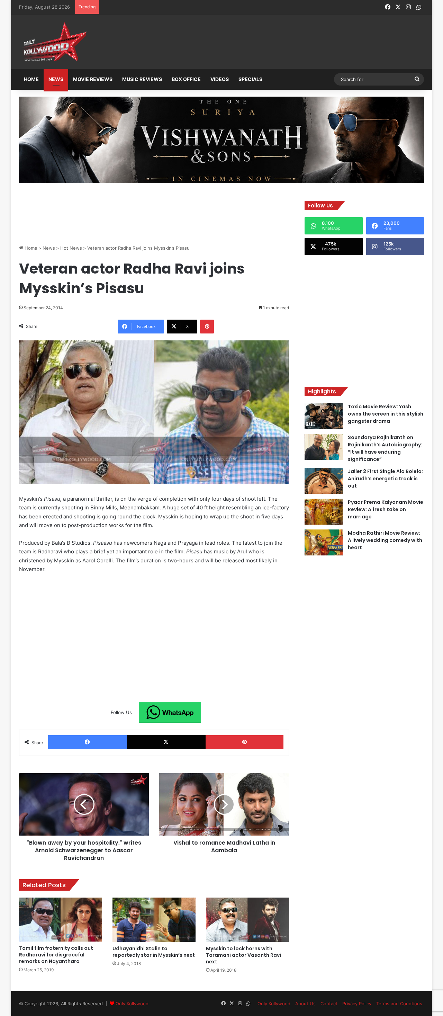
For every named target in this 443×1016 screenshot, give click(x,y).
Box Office (186, 79)
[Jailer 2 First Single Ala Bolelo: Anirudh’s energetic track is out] (324, 481)
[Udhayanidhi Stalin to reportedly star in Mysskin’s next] (154, 920)
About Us (305, 1003)
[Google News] (170, 712)
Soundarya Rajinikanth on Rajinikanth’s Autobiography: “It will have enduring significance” (385, 448)
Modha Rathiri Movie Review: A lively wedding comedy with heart (385, 540)
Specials (250, 79)
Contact (328, 1003)
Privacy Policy (356, 1003)
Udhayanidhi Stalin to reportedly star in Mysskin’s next (153, 952)
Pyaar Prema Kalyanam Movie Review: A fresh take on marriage (385, 509)
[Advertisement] (256, 42)
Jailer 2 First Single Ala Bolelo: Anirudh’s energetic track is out (385, 478)
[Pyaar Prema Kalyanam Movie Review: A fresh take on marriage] (324, 512)
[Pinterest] (207, 326)
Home (31, 79)
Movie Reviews (92, 79)
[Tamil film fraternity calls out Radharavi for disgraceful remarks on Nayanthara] (60, 920)
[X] (166, 742)
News (55, 79)
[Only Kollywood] (53, 41)
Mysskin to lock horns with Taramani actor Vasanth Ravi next (243, 955)
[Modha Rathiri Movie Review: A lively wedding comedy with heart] (324, 542)
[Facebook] (87, 742)
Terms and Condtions (399, 1003)
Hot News (71, 248)
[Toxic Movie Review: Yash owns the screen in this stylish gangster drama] (324, 416)
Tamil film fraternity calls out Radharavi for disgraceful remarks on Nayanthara (56, 955)
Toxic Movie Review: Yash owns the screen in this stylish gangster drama (385, 414)
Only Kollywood (132, 1003)
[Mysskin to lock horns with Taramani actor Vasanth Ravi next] (247, 920)
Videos (219, 79)
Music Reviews (142, 79)
